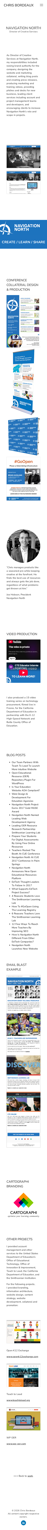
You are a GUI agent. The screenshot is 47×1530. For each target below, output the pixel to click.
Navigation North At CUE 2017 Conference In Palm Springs (26, 861)
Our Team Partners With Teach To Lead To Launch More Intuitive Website (26, 766)
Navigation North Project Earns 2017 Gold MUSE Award (25, 808)
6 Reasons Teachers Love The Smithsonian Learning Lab (26, 917)
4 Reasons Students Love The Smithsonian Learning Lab (26, 899)
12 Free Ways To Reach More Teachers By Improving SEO (25, 928)
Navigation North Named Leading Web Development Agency (25, 818)
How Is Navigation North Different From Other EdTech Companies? (25, 938)
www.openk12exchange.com (22, 1356)
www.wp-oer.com (16, 1443)
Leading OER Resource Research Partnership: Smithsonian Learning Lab (26, 829)
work (30, 1475)
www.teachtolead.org (18, 1400)
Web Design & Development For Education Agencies (22, 797)
